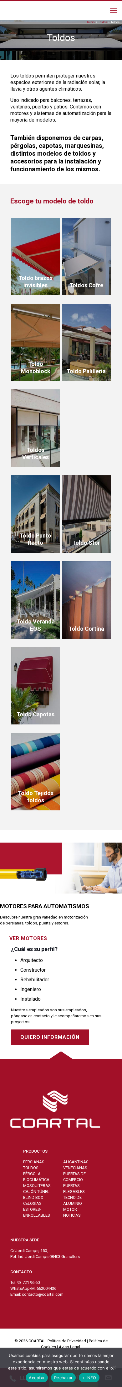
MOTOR (70, 1209)
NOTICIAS (72, 1215)
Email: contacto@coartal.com (37, 1294)
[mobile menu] (113, 10)
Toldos (102, 22)
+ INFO (89, 1377)
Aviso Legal (69, 1346)
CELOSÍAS (32, 1203)
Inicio (90, 22)
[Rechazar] (114, 1367)
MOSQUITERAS (37, 1185)
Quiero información (49, 1037)
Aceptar (37, 1377)
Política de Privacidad (67, 1341)
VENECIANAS (75, 1167)
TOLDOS (30, 1167)
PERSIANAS (33, 1161)
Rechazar (63, 1377)
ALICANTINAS (76, 1161)
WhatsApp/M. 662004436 (33, 1288)
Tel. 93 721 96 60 (25, 1282)
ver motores (28, 938)
